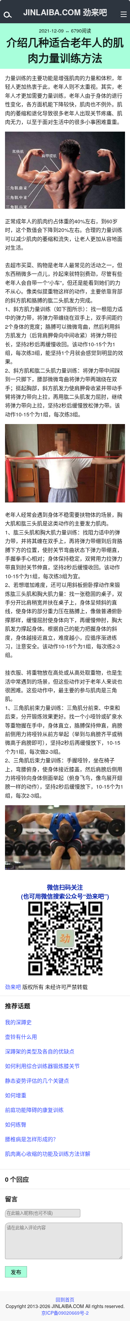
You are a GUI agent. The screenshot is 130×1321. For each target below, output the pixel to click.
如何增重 (15, 1095)
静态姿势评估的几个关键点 (37, 1080)
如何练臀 (15, 1124)
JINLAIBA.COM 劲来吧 (65, 12)
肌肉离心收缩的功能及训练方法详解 (47, 1153)
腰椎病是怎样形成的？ (31, 1139)
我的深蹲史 (18, 1022)
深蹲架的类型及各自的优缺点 (39, 1051)
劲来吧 (13, 987)
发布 (16, 1272)
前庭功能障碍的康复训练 (34, 1110)
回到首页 (65, 1299)
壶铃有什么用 (21, 1037)
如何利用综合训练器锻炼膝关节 (42, 1066)
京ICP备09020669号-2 (65, 1312)
